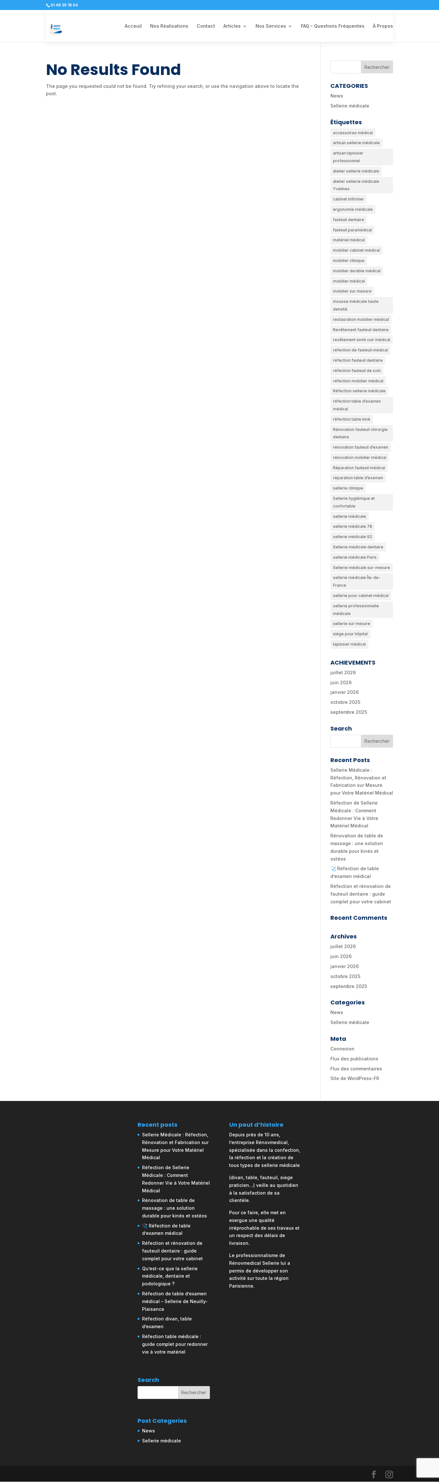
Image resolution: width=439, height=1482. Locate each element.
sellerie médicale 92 (352, 536)
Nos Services (270, 26)
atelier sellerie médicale (356, 171)
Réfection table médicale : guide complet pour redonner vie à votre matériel (175, 1344)
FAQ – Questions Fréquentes (332, 26)
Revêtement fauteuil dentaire (361, 329)
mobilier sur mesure (352, 291)
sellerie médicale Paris (355, 557)
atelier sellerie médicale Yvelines (356, 185)
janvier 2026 (344, 692)
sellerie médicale (349, 516)
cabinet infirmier (348, 199)
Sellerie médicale (349, 105)
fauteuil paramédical (352, 230)
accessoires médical (353, 132)
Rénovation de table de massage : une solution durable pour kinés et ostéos (174, 1208)
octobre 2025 (345, 702)
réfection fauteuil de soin (357, 370)
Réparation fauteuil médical (359, 467)
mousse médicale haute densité (356, 305)
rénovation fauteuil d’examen (360, 447)
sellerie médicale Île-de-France (357, 581)
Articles (232, 26)
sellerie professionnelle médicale (356, 609)
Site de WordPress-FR (354, 1078)
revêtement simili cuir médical (361, 339)
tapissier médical (349, 644)
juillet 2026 (343, 672)
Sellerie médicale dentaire (358, 547)
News (336, 95)
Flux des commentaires (356, 1068)
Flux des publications (354, 1058)
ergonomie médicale (353, 209)
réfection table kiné (351, 419)
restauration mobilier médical (361, 319)
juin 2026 (341, 682)
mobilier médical (349, 281)
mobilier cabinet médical (356, 250)
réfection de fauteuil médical (360, 350)
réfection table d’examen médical (357, 405)
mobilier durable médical (357, 270)
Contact (206, 26)
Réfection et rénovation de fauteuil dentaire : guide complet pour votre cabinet (360, 893)
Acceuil (133, 26)
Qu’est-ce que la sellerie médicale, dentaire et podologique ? (170, 1276)
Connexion (342, 1048)
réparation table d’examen (358, 477)
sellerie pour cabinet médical (361, 595)
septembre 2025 (348, 712)
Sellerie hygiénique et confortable (354, 502)
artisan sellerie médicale (356, 142)
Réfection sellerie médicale (359, 390)
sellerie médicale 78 (352, 526)
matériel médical (349, 240)
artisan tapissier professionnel (348, 157)
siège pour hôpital (350, 633)
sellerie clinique (348, 488)
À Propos (383, 26)
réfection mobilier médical (358, 380)
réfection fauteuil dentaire (358, 360)
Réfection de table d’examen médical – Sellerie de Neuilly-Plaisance (175, 1301)
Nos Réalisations (169, 26)
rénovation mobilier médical (359, 457)
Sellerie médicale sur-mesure (361, 567)
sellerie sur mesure (351, 623)
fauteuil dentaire (348, 219)
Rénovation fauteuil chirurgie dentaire (360, 433)
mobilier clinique (348, 260)
